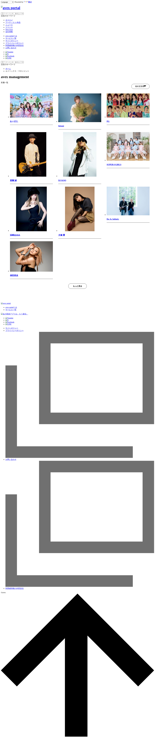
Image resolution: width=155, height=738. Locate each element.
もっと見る (77, 286)
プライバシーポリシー (14, 43)
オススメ (9, 20)
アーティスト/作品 (12, 22)
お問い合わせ (10, 48)
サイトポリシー (11, 41)
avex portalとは (11, 36)
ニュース (9, 25)
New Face (9, 29)
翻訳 (30, 2)
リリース (9, 27)
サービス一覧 (10, 38)
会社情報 (9, 32)
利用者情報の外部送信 (14, 45)
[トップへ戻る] (77, 736)
